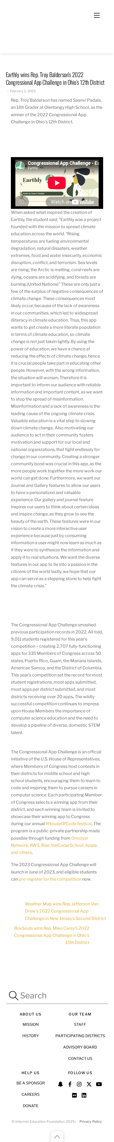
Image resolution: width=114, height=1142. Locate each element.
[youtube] (98, 1083)
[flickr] (74, 1094)
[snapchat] (60, 1083)
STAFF (80, 1024)
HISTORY (30, 1035)
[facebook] (70, 1083)
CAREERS (30, 1094)
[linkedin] (84, 1094)
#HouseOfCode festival (68, 823)
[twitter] (89, 1083)
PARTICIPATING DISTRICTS (80, 1035)
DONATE (30, 1105)
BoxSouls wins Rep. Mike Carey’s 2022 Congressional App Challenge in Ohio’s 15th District (51, 935)
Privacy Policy (91, 1122)
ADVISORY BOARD (80, 1047)
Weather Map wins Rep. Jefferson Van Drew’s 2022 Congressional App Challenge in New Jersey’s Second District (65, 911)
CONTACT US (80, 1058)
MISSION (31, 1024)
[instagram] (79, 1083)
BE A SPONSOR (30, 1083)
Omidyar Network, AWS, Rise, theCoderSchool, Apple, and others (54, 845)
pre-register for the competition (50, 879)
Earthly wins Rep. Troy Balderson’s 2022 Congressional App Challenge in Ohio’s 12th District (55, 78)
